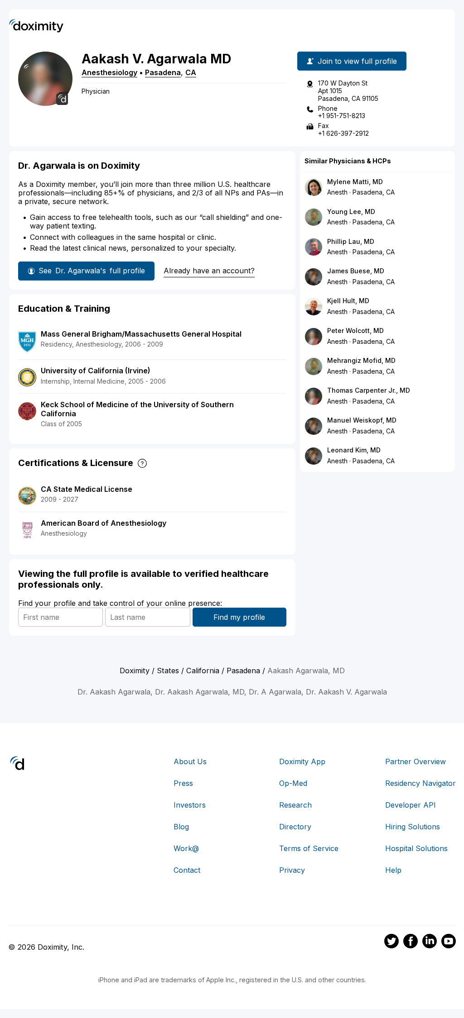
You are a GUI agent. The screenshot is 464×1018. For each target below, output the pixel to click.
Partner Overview (415, 761)
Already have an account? (209, 270)
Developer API (410, 804)
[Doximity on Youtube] (448, 942)
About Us (190, 761)
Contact (187, 870)
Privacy (292, 870)
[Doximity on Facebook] (410, 942)
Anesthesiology (109, 72)
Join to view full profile (357, 61)
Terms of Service (308, 848)
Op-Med (293, 783)
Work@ (186, 848)
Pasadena (163, 72)
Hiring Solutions (412, 826)
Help (393, 870)
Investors (190, 804)
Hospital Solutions (416, 848)
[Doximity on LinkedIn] (429, 942)
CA (190, 72)
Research (295, 804)
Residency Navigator (420, 783)
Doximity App (302, 761)
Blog (181, 826)
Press (183, 783)
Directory (295, 826)
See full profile (92, 270)
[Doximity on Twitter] (391, 942)
